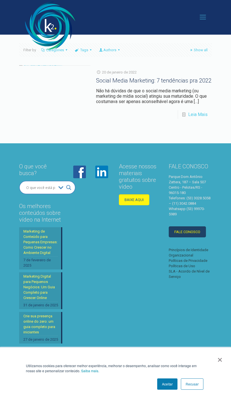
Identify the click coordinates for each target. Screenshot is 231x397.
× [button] (220, 357)
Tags (84, 50)
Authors (109, 50)
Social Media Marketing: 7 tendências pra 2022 (154, 80)
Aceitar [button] (167, 384)
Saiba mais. (90, 370)
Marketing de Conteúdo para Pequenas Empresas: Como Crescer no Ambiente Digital (40, 242)
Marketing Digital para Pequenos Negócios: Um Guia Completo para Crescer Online (39, 287)
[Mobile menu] (203, 17)
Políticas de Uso (182, 266)
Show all (201, 50)
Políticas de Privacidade (188, 260)
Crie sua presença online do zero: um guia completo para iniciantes (39, 324)
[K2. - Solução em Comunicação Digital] (50, 25)
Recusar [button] (192, 384)
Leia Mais (198, 114)
